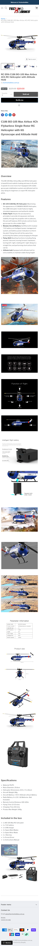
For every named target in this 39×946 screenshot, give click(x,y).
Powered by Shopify (19, 942)
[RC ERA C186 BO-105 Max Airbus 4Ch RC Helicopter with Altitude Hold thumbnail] (7, 66)
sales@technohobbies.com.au (14, 914)
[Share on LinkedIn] (10, 114)
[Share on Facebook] (2, 114)
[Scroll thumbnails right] (36, 66)
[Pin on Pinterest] (13, 114)
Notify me (19, 100)
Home (3, 19)
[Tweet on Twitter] (6, 114)
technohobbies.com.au (11, 83)
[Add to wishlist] (19, 105)
